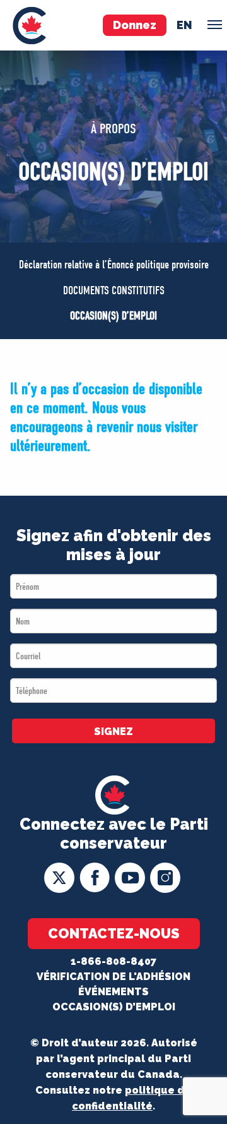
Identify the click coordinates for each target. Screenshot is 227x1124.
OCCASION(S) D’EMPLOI (113, 316)
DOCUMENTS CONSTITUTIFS (114, 290)
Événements (113, 992)
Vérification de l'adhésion (113, 977)
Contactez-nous (114, 933)
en (184, 25)
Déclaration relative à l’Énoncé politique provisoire (114, 265)
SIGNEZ (113, 732)
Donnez (134, 25)
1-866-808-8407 (113, 961)
